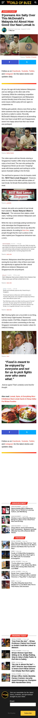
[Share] (10, 62)
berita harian (10, 153)
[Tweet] (27, 62)
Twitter (31, 71)
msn (8, 356)
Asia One (25, 230)
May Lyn (12, 30)
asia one (9, 254)
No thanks (11, 713)
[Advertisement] (19, 480)
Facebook (16, 71)
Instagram (9, 74)
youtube (9, 203)
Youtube (28, 57)
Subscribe (28, 713)
